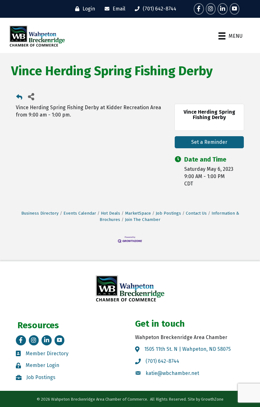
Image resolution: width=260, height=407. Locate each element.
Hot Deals (110, 213)
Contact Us (196, 213)
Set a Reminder (209, 142)
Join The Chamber (142, 219)
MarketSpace (138, 213)
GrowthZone (212, 399)
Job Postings (168, 213)
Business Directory (40, 213)
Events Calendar (79, 213)
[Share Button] (31, 96)
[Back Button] (19, 98)
